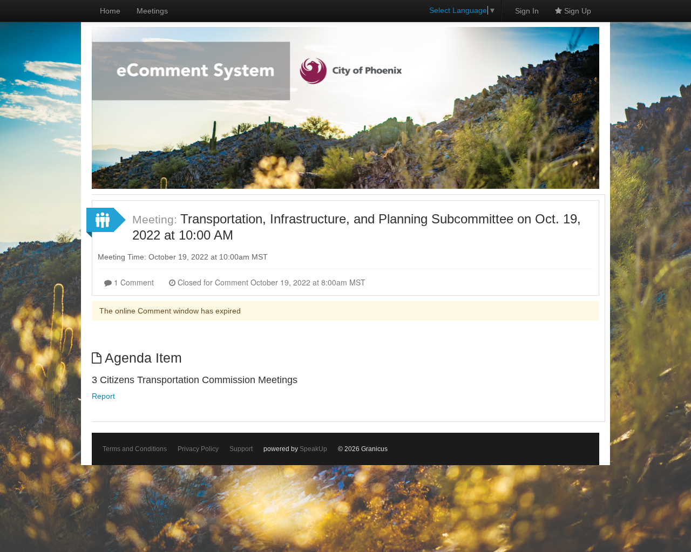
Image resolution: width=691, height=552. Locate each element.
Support (241, 449)
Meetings (152, 10)
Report (103, 396)
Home (110, 10)
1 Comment (133, 282)
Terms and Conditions (135, 449)
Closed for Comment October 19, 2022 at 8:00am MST (270, 282)
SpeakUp (313, 449)
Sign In (527, 10)
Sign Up (576, 10)
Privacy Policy (198, 449)
